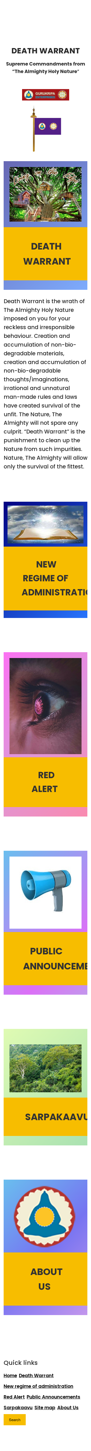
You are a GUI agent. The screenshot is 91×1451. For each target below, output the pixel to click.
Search (14, 1419)
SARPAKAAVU (57, 1116)
